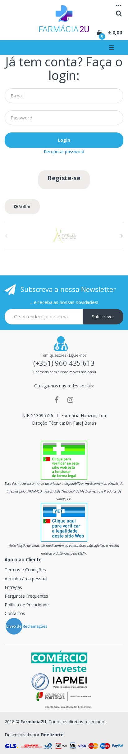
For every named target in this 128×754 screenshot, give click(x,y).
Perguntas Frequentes (26, 596)
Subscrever (103, 316)
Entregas (13, 587)
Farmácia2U (33, 722)
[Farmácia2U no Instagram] (70, 399)
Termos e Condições (25, 570)
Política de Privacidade (27, 605)
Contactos (15, 613)
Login (64, 140)
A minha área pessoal (26, 579)
